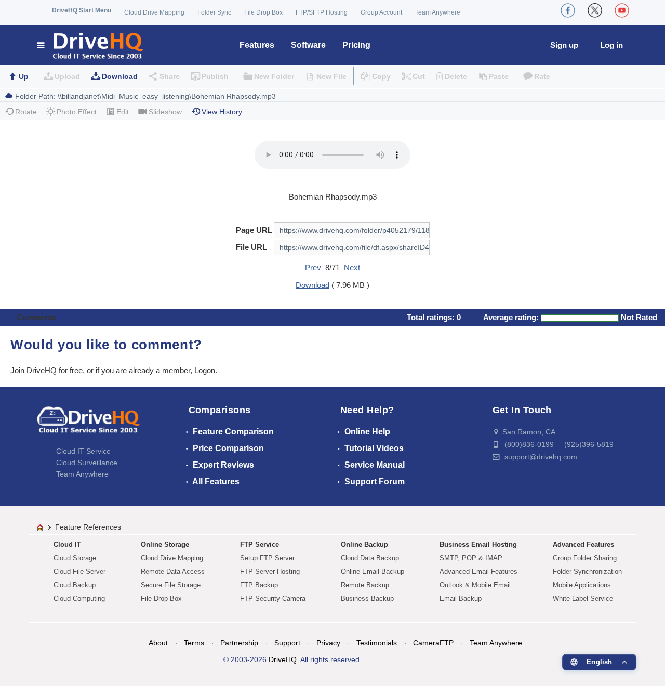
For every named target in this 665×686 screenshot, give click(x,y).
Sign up (564, 45)
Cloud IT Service (83, 451)
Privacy (328, 643)
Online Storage (165, 544)
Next (352, 267)
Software (308, 45)
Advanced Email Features (478, 571)
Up (24, 76)
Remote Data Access (173, 571)
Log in (611, 45)
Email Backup (461, 598)
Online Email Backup (372, 571)
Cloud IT (67, 544)
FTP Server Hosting (270, 571)
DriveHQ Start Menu (81, 10)
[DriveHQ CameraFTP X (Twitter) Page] (594, 10)
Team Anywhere (437, 12)
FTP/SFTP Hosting (322, 12)
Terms (194, 643)
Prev (313, 267)
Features (257, 45)
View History (222, 112)
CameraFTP (433, 643)
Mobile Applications (582, 585)
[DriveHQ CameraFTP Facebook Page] (567, 10)
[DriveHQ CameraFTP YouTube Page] (621, 10)
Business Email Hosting (478, 544)
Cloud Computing (79, 598)
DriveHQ (283, 659)
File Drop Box (263, 12)
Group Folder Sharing (585, 558)
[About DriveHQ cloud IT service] (88, 424)
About (158, 643)
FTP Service (259, 544)
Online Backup (364, 544)
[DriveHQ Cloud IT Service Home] (91, 44)
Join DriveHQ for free (46, 370)
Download (120, 76)
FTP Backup (259, 585)
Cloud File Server (79, 571)
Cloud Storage (75, 558)
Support (287, 643)
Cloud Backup (75, 585)
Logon (204, 370)
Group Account (381, 12)
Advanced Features (583, 544)
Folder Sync (214, 12)
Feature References (88, 527)
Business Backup (367, 598)
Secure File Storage (171, 585)
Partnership (239, 643)
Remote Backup (365, 585)
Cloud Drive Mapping (154, 12)
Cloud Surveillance (86, 462)
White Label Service (583, 598)
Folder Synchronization (587, 571)
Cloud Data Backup (370, 558)
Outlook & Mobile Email (475, 585)
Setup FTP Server (267, 558)
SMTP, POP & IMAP (471, 558)
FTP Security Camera (272, 598)
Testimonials (376, 643)
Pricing (356, 45)
